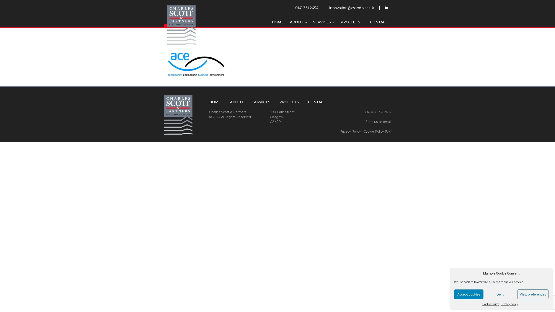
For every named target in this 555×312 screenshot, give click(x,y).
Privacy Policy (350, 131)
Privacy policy (509, 304)
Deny (500, 294)
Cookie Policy (490, 304)
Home (278, 22)
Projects (350, 22)
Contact (379, 22)
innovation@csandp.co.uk (351, 8)
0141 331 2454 (306, 8)
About (296, 22)
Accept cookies (468, 294)
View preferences (533, 294)
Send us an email (378, 122)
